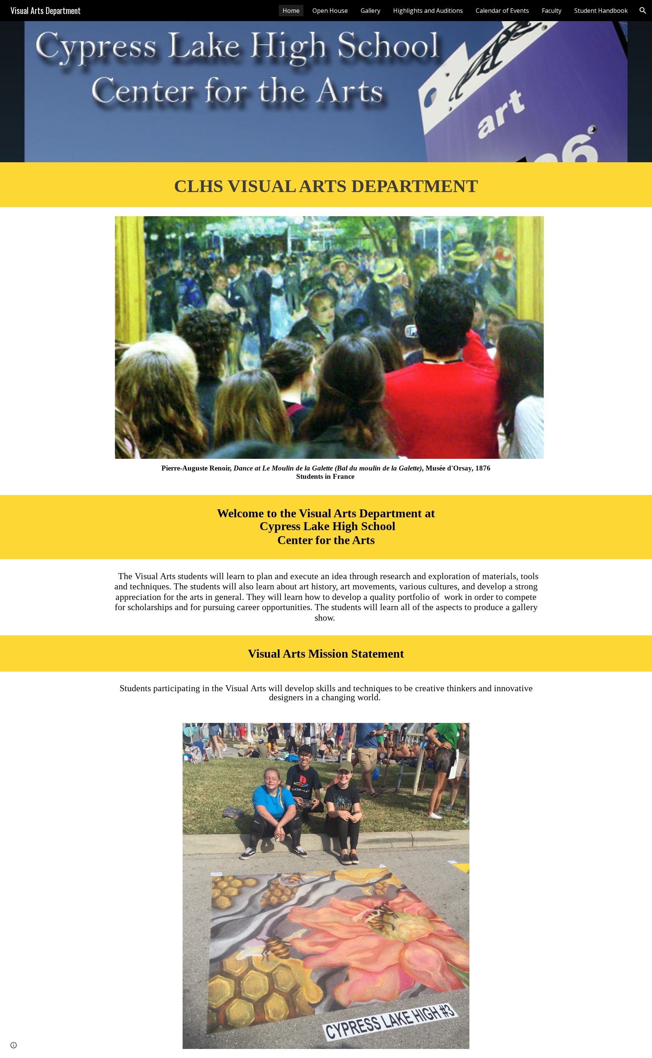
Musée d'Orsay (449, 468)
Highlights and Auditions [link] (428, 10)
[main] (326, 184)
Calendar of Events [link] (502, 10)
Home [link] (291, 10)
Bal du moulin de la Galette (378, 468)
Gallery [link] (370, 10)
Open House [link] (330, 10)
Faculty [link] (551, 10)
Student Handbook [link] (601, 10)
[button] (643, 11)
